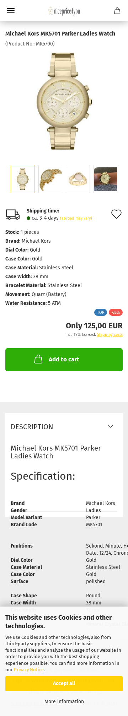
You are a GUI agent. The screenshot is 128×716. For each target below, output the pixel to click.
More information (64, 702)
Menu (10, 10)
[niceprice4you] (64, 10)
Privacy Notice (29, 669)
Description (32, 426)
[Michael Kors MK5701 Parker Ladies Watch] (64, 101)
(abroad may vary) (76, 218)
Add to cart (64, 359)
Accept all (64, 683)
